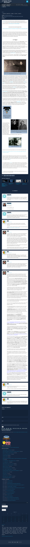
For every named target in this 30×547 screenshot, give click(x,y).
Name (2, 417)
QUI (10, 162)
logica (9, 529)
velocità (3, 533)
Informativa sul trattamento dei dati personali (7, 536)
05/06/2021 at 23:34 (9, 393)
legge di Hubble (12, 16)
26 (11, 521)
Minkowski (21, 529)
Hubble (7, 529)
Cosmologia (6, 15)
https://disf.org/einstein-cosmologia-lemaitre (14, 227)
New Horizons (24, 529)
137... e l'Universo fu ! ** (24, 184)
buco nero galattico (19, 527)
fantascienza (20, 528)
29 (22, 521)
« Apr (2, 524)
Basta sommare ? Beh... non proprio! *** (7, 476)
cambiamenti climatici (25, 527)
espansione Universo (8, 16)
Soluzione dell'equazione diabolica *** (7, 477)
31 (3, 522)
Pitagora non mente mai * (6, 466)
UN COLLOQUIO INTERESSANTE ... (7, 454)
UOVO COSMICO (19, 101)
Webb (22, 533)
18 (7, 519)
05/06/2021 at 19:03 (9, 272)
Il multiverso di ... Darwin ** (18, 183)
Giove (26, 528)
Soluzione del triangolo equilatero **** (7, 467)
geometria (23, 528)
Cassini (8, 528)
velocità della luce (7, 533)
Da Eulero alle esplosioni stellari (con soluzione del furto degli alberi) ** (11, 470)
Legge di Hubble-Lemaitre (18, 16)
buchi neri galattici (14, 527)
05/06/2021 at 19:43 (9, 384)
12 (11, 518)
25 (7, 521)
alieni (2, 527)
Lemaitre (22, 16)
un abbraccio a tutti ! (10, 480)
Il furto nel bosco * (5, 473)
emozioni (17, 528)
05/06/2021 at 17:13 (9, 252)
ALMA (5, 527)
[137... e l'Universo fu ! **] (25, 181)
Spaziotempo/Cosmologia (15, 28)
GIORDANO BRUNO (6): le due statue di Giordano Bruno (13, 483)
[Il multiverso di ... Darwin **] (18, 181)
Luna (11, 529)
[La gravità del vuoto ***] (11, 181)
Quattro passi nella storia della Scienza (7, 28)
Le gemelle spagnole (5, 455)
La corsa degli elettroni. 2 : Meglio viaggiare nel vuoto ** (9, 460)
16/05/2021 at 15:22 (9, 204)
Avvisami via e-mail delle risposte (6, 430)
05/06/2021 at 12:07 (9, 213)
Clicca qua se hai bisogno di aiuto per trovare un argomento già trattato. (10, 447)
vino (18, 533)
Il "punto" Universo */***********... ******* (8, 463)
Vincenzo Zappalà (9, 203)
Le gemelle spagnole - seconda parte (12, 486)
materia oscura (17, 529)
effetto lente (11, 528)
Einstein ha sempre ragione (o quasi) (23, 28)
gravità (3, 529)
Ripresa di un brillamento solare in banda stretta (8, 452)
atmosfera (10, 527)
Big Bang (4, 16)
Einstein (14, 528)
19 (11, 519)
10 (3, 518)
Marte (14, 529)
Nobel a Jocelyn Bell (5, 91)
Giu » (4, 524)
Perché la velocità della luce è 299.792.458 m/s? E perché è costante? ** (4, 185)
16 (26, 518)
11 (7, 518)
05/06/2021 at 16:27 (9, 232)
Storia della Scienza (10, 15)
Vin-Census (11, 533)
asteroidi (7, 527)
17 (3, 519)
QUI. (10, 159)
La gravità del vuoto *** (11, 183)
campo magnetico (4, 528)
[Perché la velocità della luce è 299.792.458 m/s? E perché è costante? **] (4, 181)
